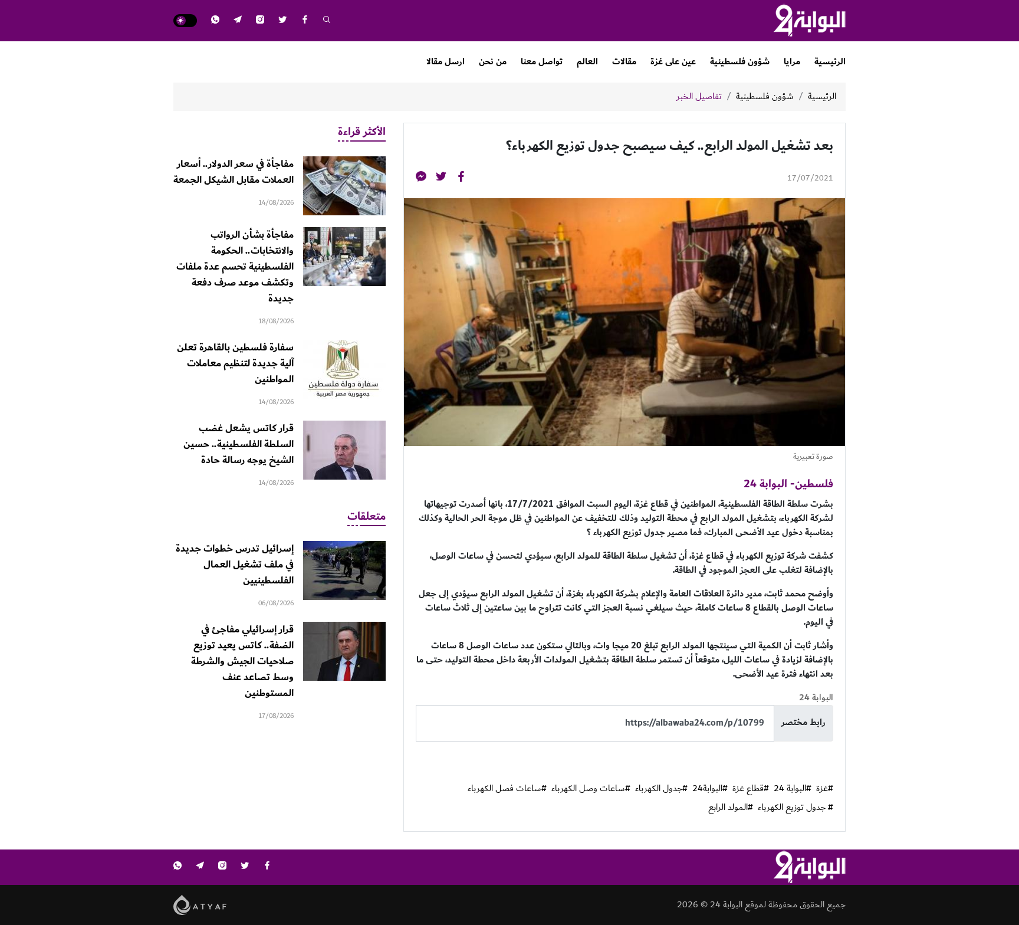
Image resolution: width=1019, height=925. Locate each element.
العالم (587, 62)
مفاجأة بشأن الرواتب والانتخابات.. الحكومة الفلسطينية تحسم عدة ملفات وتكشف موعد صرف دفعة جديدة (235, 266)
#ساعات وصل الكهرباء (590, 789)
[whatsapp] (215, 21)
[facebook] (305, 21)
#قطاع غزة (750, 789)
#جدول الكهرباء (661, 789)
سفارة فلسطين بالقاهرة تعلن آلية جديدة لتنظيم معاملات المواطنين (235, 363)
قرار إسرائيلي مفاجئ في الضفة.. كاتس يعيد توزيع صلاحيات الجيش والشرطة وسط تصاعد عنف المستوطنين (242, 661)
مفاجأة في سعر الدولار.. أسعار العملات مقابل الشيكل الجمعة (233, 172)
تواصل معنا (542, 62)
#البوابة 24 (792, 789)
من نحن (493, 62)
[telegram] (238, 21)
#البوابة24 (710, 789)
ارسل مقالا (445, 62)
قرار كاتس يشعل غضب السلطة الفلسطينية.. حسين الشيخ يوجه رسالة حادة (238, 444)
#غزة (824, 789)
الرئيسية (830, 62)
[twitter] (282, 21)
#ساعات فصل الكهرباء (507, 789)
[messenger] (421, 178)
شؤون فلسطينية (740, 62)
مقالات (624, 62)
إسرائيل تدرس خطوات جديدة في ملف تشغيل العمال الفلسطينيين (235, 564)
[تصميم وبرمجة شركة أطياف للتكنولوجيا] (200, 904)
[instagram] (260, 21)
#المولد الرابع (730, 808)
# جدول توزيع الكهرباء (795, 808)
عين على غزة (673, 62)
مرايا (792, 62)
